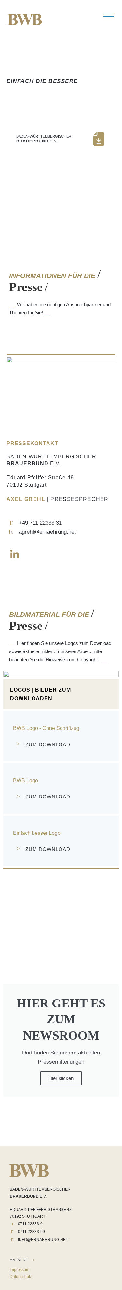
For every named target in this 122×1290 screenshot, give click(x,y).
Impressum (19, 1269)
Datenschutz (21, 1276)
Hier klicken (61, 1078)
